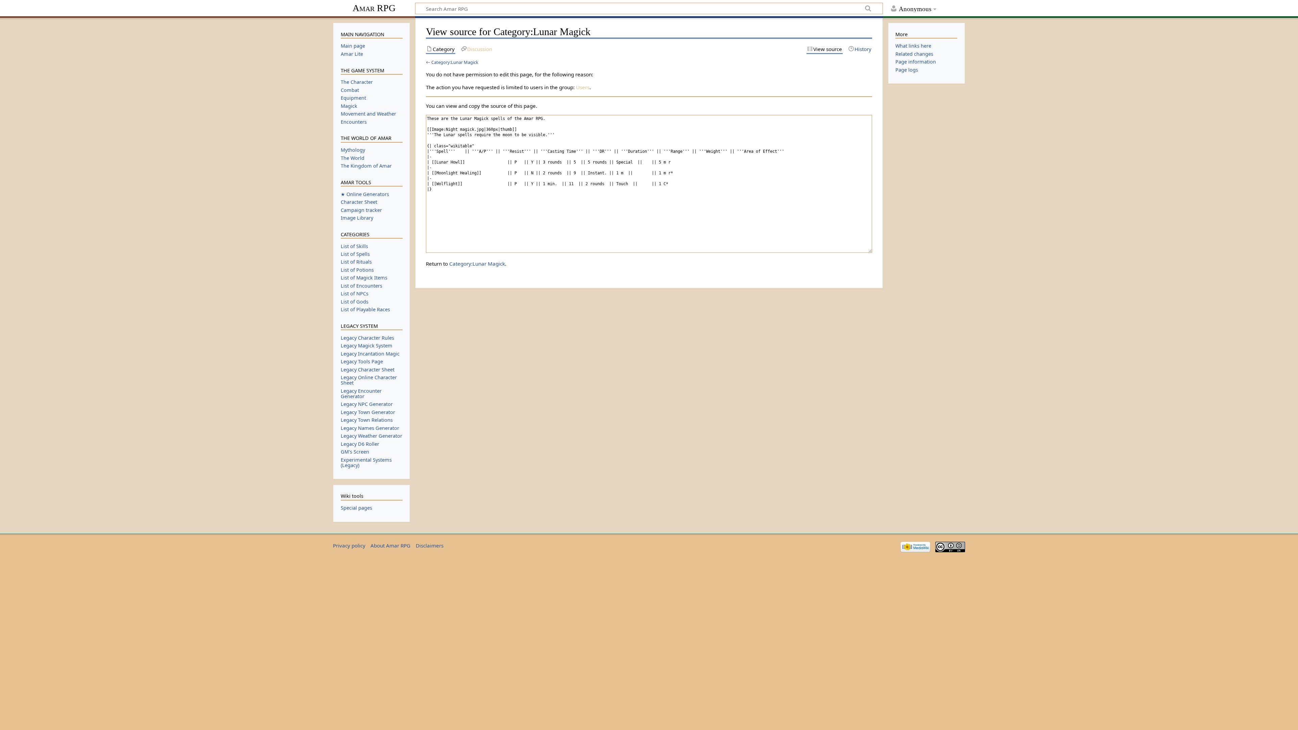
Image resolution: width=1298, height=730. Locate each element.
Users (583, 87)
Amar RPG (374, 8)
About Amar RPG (390, 545)
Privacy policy (349, 545)
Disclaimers (429, 545)
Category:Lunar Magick (454, 62)
